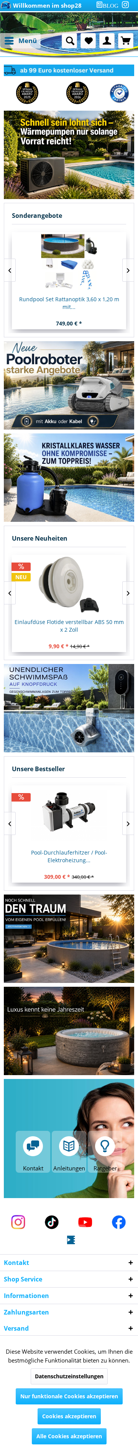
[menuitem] (109, 5)
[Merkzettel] (88, 40)
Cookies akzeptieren (69, 1416)
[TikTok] (52, 1223)
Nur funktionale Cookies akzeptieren (69, 1396)
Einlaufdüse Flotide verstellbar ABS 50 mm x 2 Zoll (69, 625)
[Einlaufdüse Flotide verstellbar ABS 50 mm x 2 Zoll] (69, 585)
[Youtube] (85, 1223)
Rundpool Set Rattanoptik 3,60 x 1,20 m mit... (69, 302)
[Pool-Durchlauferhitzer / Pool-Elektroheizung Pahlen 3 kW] (69, 815)
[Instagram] (125, 4)
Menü (27, 40)
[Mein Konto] (107, 40)
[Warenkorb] (125, 40)
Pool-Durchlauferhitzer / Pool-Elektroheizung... (69, 856)
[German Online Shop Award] (27, 93)
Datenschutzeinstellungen (69, 1376)
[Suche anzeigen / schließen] (69, 40)
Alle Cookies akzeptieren (69, 1436)
